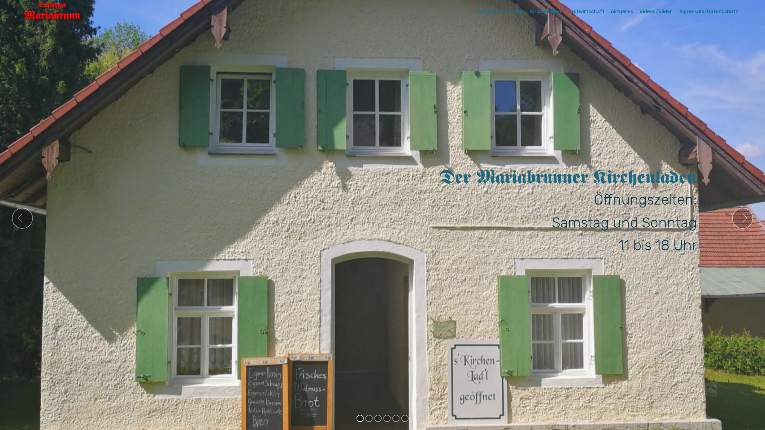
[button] (22, 218)
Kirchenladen (545, 11)
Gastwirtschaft (586, 11)
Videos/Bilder (655, 11)
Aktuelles (622, 11)
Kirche (516, 11)
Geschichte (489, 11)
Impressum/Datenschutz (708, 11)
